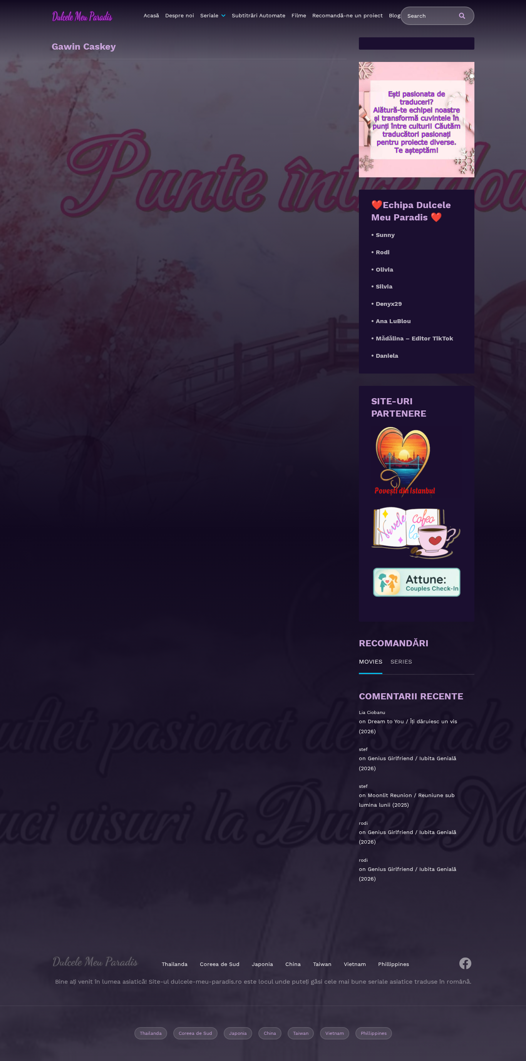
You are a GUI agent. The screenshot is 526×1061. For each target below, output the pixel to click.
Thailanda (175, 964)
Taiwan (322, 964)
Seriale (209, 15)
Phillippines (393, 964)
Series (401, 661)
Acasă (151, 15)
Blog (394, 15)
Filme (298, 15)
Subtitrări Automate (258, 15)
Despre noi (179, 15)
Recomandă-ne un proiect (347, 15)
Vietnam (355, 964)
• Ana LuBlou (391, 321)
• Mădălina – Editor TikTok (412, 338)
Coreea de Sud (220, 964)
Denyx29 (389, 303)
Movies (370, 661)
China (293, 964)
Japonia (262, 964)
